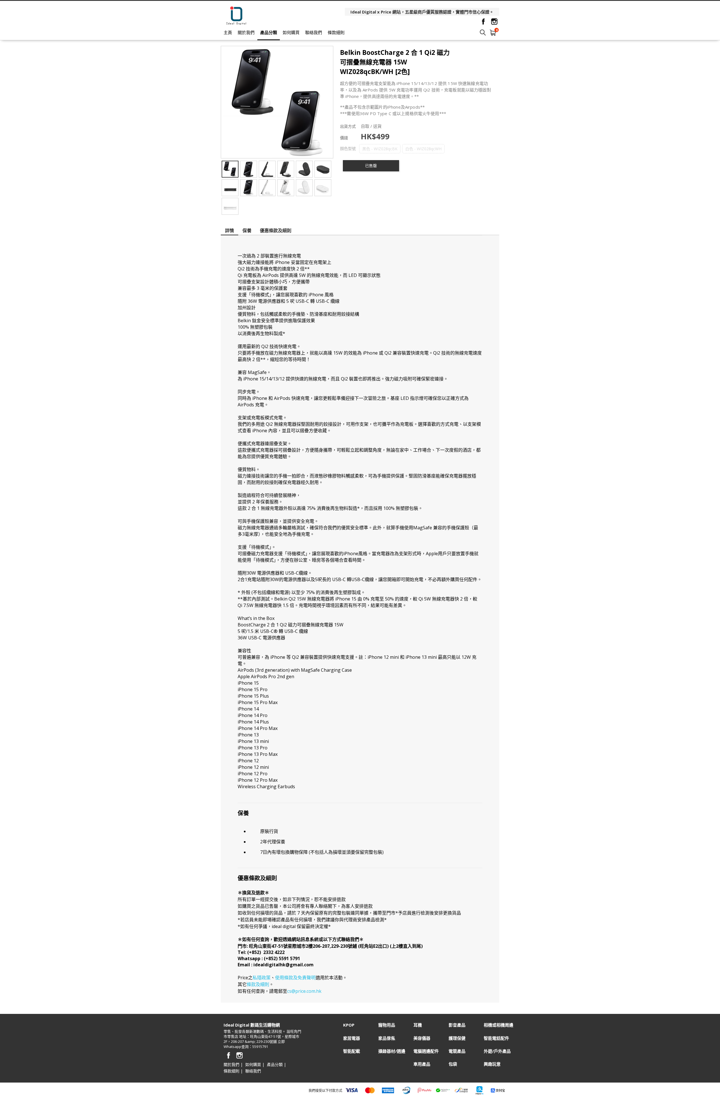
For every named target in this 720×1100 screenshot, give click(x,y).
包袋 (453, 1064)
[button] (379, 148)
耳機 (417, 1025)
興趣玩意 (492, 1064)
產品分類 (268, 32)
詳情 (229, 230)
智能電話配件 (496, 1038)
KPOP (348, 1025)
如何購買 (291, 32)
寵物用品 (386, 1025)
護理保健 (457, 1038)
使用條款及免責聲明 (295, 977)
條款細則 (336, 32)
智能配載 (351, 1051)
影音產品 (457, 1025)
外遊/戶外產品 (497, 1051)
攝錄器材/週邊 (391, 1051)
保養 (246, 230)
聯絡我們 (313, 32)
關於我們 (246, 32)
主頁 (228, 32)
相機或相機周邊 (498, 1025)
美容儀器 (421, 1038)
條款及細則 (258, 984)
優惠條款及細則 (275, 230)
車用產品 (421, 1064)
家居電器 (351, 1038)
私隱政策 (262, 977)
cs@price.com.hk (304, 991)
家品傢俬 (386, 1038)
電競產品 (457, 1051)
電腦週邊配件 (426, 1051)
